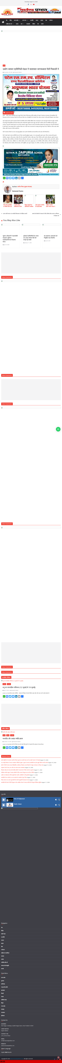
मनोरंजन (51, 20)
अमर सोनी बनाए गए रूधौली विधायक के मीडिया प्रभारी (15, 213)
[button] (19, 20)
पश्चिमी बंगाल (4, 999)
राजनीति (31, 20)
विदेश (11, 20)
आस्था (17, 24)
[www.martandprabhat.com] (3, 22)
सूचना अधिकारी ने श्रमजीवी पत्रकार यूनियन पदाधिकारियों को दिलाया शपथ (10, 239)
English (3, 1052)
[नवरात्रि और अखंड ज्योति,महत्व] (31, 732)
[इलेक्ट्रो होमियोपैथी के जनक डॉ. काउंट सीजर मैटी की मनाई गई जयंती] (31, 225)
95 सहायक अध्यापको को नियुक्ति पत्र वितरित (50, 237)
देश (6, 20)
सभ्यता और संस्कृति (5, 965)
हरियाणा (3, 1015)
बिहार (2, 1003)
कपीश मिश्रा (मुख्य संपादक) (25, 186)
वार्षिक (8, 735)
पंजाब (2, 996)
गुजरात (2, 980)
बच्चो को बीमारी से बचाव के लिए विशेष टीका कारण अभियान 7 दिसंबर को (45, 215)
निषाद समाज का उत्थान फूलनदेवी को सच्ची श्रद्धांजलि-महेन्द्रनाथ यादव (15, 780)
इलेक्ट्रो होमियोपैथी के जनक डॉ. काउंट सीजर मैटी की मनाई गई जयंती (31, 238)
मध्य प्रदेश (3, 1006)
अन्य (21, 24)
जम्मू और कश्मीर (4, 987)
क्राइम (42, 20)
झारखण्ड (3, 990)
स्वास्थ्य (2, 956)
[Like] (3, 182)
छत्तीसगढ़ (3, 984)
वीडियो (33, 24)
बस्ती (4, 65)
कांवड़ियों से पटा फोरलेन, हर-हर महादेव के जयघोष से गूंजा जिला (14, 777)
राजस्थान (3, 1012)
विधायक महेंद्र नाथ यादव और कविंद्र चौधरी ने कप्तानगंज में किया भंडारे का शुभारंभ (17, 770)
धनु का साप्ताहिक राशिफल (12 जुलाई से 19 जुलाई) (19, 687)
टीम (38, 24)
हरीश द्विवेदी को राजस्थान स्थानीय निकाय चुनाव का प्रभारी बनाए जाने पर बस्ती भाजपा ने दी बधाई (20, 760)
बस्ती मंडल (3, 934)
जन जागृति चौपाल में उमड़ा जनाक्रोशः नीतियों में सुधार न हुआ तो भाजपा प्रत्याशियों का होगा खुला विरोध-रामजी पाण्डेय (24, 762)
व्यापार (37, 20)
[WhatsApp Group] (14, 113)
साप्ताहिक (8, 684)
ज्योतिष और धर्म (9, 24)
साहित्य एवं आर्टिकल (5, 953)
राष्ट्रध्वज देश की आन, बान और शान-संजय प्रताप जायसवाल (13, 767)
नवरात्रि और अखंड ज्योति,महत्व (13, 738)
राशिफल (4, 684)
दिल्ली (2, 993)
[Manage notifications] (58, 1057)
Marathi (9, 1052)
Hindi (6, 1052)
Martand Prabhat (18, 72)
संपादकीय (28, 24)
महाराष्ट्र (2, 1009)
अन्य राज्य (24, 20)
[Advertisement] (31, 262)
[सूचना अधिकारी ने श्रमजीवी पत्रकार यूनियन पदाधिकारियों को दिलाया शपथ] (10, 225)
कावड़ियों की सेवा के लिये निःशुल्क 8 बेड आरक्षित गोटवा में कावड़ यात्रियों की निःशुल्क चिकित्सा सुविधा (21, 782)
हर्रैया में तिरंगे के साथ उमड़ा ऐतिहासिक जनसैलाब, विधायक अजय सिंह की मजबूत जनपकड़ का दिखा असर (22, 765)
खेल (46, 20)
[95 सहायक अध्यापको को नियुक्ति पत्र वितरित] (51, 225)
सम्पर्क (42, 24)
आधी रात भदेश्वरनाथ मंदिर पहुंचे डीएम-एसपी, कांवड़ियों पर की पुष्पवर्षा (15, 775)
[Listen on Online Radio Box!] (59, 800)
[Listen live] (4, 799)
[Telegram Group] (3, 146)
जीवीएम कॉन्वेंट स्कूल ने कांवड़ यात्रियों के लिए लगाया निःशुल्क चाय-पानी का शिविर (17, 772)
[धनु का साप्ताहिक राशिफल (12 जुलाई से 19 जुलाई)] (31, 681)
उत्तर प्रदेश (16, 20)
